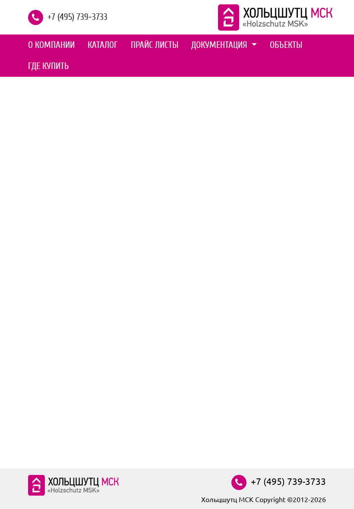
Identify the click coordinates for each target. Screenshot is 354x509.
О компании (51, 45)
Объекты (286, 45)
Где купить (48, 66)
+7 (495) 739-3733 (77, 16)
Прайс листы (154, 45)
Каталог (103, 45)
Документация (220, 45)
